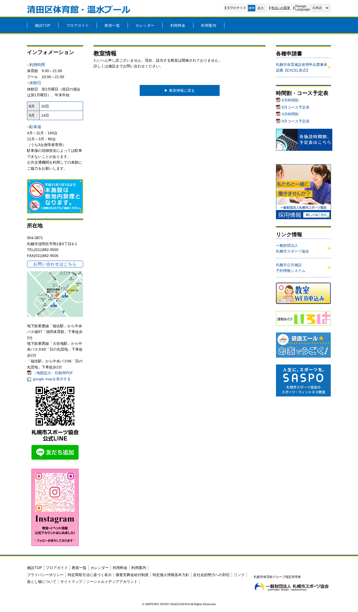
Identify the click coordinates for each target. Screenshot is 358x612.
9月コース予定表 (296, 121)
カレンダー (145, 25)
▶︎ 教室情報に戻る (179, 90)
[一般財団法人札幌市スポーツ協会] (291, 586)
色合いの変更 (280, 8)
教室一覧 (112, 25)
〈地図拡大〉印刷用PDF (53, 373)
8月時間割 (290, 100)
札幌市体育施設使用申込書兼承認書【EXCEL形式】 (301, 67)
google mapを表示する (52, 379)
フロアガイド (77, 25)
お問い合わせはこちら (55, 264)
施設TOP (43, 25)
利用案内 (208, 25)
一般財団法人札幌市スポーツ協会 (292, 248)
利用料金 (178, 25)
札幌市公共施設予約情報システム (290, 268)
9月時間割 (290, 114)
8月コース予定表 (296, 107)
